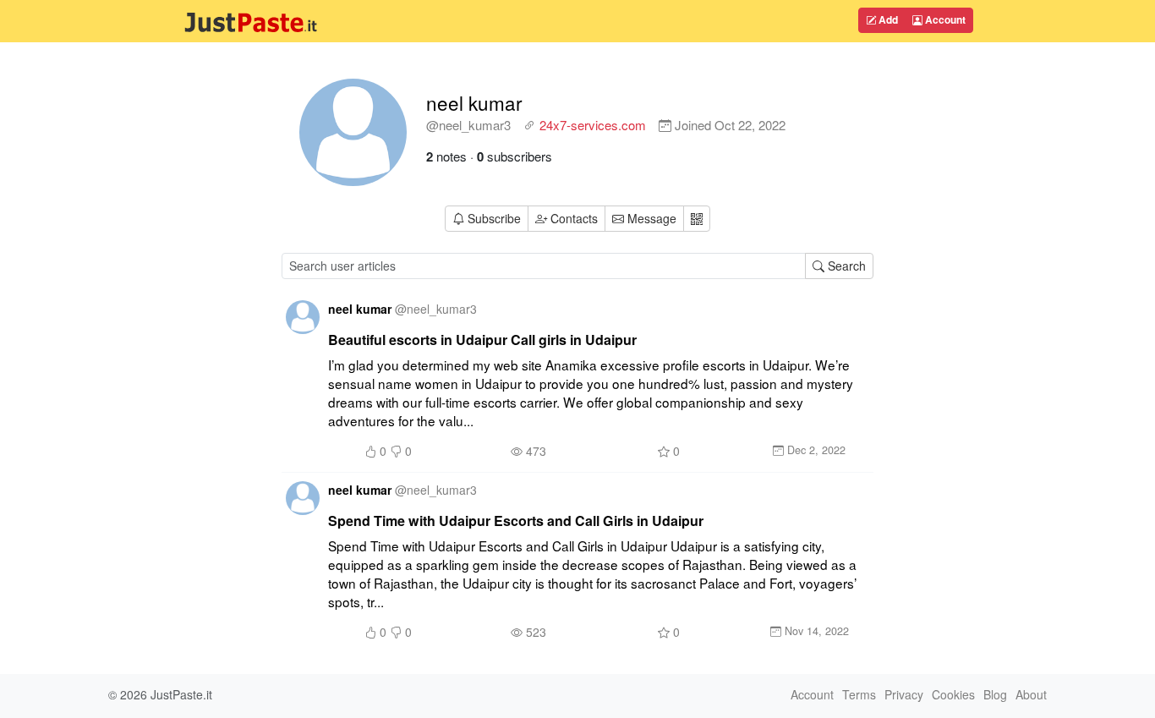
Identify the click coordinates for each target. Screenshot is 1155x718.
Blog (995, 694)
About (1031, 694)
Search (845, 265)
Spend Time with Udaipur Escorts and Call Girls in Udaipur (515, 520)
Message (650, 218)
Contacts (574, 218)
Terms (859, 694)
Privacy (903, 694)
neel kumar (474, 102)
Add (887, 19)
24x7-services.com (592, 125)
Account (944, 19)
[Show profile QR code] (696, 219)
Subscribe (494, 218)
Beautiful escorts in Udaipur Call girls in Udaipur (482, 339)
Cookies (953, 694)
